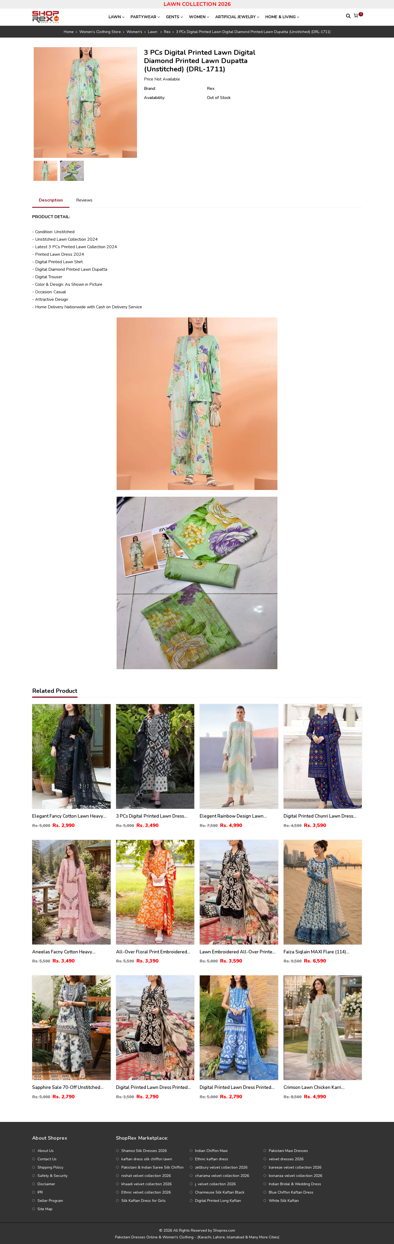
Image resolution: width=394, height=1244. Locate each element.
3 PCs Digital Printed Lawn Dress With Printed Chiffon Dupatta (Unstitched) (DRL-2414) (150, 816)
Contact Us (47, 1159)
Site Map (45, 1209)
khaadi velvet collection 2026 (146, 1184)
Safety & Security (53, 1175)
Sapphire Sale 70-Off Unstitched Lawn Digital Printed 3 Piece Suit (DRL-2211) (66, 1087)
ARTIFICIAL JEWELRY (235, 17)
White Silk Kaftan (284, 1200)
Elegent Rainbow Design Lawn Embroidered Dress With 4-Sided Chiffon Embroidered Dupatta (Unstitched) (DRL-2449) (234, 816)
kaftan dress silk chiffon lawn (146, 1159)
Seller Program (50, 1200)
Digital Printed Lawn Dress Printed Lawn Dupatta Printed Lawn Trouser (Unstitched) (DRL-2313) (237, 1087)
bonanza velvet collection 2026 (295, 1175)
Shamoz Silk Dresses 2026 (144, 1150)
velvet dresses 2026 (286, 1159)
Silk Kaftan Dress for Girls (143, 1200)
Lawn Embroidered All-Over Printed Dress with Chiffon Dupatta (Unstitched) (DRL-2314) (237, 952)
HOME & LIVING (280, 17)
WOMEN (197, 17)
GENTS (172, 17)
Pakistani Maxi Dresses (288, 1150)
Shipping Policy (50, 1167)
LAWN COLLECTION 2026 (197, 4)
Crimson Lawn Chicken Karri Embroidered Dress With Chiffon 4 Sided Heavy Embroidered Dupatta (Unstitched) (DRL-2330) (319, 1087)
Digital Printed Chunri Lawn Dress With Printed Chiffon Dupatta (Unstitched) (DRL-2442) (318, 816)
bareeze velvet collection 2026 (295, 1167)
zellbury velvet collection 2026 (221, 1167)
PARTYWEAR (143, 17)
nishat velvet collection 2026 (146, 1175)
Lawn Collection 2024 (77, 239)
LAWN (115, 17)
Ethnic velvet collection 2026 (146, 1192)
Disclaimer (46, 1184)
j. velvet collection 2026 (215, 1184)
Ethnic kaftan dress (211, 1159)
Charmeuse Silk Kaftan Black (219, 1192)
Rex (210, 89)
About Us (46, 1150)
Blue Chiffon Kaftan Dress (291, 1192)
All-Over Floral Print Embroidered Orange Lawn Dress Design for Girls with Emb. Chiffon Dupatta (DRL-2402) (153, 952)
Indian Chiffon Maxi (211, 1150)
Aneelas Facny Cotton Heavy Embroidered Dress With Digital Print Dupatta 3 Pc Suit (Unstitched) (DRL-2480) (70, 952)
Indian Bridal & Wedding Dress (295, 1184)
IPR (40, 1192)
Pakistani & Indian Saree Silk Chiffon (152, 1167)
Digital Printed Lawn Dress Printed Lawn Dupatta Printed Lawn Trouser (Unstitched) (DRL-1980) (153, 1087)
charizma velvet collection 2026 (222, 1175)
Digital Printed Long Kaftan (218, 1200)
